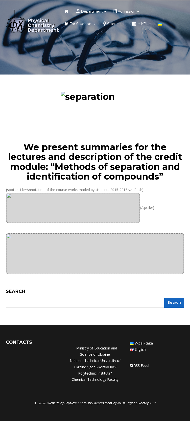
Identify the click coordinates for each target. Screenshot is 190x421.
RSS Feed (141, 365)
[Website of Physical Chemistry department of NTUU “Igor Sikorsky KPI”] (32, 21)
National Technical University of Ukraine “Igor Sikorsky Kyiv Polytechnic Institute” (95, 366)
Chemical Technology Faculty (95, 379)
